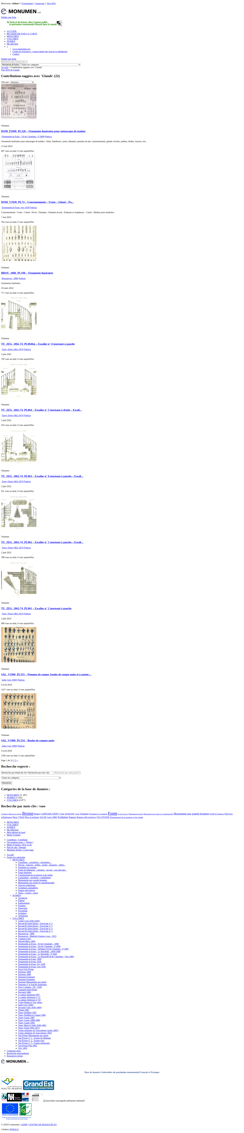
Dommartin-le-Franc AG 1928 (31, 964)
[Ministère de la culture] (25, 1100)
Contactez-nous (14, 1051)
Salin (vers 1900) (9, 680)
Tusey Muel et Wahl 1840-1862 (32, 1025)
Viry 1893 (22, 1048)
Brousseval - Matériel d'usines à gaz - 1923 (37, 936)
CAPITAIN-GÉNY (50, 814)
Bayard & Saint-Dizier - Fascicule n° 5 (35, 931)
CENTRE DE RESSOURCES (43, 1124)
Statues (72, 817)
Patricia (48, 136)
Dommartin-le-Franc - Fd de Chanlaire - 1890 (38, 944)
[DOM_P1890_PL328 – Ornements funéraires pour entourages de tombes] (18, 118)
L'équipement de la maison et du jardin (35, 875)
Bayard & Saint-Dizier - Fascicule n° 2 (35, 923)
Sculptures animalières (28, 888)
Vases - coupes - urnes (28, 893)
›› (17, 760)
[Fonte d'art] (4, 1100)
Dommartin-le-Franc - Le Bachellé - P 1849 (37, 954)
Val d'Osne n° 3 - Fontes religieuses (34, 1043)
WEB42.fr (14, 1129)
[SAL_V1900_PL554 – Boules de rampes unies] (18, 728)
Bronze (27, 813)
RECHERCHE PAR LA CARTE (22, 34)
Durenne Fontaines (26, 979)
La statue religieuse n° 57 (29, 997)
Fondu (77, 814)
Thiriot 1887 (23, 1010)
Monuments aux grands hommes (191, 813)
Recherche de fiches (10, 65)
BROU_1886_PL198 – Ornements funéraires (27, 272)
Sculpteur (63, 817)
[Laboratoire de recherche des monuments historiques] (36, 1100)
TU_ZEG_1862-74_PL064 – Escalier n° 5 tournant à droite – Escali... (41, 409)
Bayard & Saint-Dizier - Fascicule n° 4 (35, 928)
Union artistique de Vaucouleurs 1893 (35, 1033)
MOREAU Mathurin (217, 814)
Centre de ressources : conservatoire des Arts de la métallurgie (39, 51)
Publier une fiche (8, 17)
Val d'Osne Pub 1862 (27, 1045)
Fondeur (22, 905)
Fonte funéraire (25, 872)
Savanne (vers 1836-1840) (30, 1007)
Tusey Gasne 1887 (26, 1017)
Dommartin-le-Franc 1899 (29, 959)
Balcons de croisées (15, 814)
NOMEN (11, 41)
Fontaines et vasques (98, 814)
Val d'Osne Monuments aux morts (33, 1035)
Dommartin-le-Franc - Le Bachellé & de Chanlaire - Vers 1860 (46, 956)
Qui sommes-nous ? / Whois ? (20, 842)
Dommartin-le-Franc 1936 (29, 961)
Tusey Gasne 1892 (26, 1023)
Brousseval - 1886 (10, 278)
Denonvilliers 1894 (26, 941)
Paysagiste (22, 911)
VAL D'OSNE (103, 817)
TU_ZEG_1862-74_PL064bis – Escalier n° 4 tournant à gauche (38, 343)
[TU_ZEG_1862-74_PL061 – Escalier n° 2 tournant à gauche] (18, 595)
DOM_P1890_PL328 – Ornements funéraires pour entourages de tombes (43, 131)
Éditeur (21, 900)
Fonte (112, 813)
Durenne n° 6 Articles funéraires (32, 984)
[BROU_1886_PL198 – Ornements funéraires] (18, 260)
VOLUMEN (12, 39)
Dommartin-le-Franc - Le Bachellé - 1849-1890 (39, 951)
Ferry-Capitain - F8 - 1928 (30, 987)
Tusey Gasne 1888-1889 (29, 1020)
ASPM (24, 1124)
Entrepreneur (24, 903)
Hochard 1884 (24, 992)
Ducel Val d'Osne (26, 969)
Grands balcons (123, 814)
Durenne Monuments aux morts (32, 982)
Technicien (23, 916)
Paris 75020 (18, 817)
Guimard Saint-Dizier (27, 989)
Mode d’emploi (13, 835)
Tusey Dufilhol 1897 (27, 1012)
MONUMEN (13, 36)
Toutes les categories (16, 857)
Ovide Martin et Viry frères (30, 1002)
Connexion (39, 3)
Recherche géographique (18, 1053)
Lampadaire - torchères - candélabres (34, 877)
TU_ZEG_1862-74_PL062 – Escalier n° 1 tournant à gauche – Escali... (42, 542)
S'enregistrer (27, 3)
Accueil (4, 67)
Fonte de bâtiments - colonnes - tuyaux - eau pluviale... (42, 870)
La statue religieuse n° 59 (29, 1000)
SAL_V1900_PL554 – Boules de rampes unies (27, 740)
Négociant (22, 908)
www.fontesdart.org (21, 49)
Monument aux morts (135, 814)
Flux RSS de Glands (10, 70)
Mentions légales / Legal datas (20, 850)
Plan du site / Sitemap (16, 847)
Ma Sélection (12, 830)
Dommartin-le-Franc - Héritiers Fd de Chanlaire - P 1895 (43, 949)
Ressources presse (15, 1056)
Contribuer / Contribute (17, 840)
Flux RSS (51, 3)
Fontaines (84, 814)
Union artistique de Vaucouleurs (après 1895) (38, 1030)
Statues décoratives (86, 817)
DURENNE (69, 814)
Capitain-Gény (24, 939)
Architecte (4, 814)
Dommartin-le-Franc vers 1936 (15, 207)
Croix (61, 814)
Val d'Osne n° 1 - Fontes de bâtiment (34, 1038)
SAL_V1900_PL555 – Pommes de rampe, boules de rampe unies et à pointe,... (46, 674)
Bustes (37, 814)
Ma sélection (12, 44)
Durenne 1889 (24, 974)
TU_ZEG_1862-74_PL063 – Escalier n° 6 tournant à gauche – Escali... (42, 476)
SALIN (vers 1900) (48, 817)
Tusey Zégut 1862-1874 (12, 349)
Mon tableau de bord (16, 832)
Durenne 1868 (24, 972)
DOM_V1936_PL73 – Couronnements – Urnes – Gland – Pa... (37, 202)
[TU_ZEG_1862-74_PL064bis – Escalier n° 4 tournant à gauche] (18, 331)
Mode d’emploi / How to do (19, 845)
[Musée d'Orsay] (14, 1100)
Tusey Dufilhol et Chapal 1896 (32, 1015)
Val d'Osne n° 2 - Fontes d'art (31, 1040)
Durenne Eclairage (26, 977)
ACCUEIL (12, 31)
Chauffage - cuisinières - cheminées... (34, 862)
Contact (15, 54)
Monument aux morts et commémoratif (158, 814)
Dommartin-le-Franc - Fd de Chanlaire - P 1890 (23, 136)
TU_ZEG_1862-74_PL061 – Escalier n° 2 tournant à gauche (36, 608)
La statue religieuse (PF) (29, 995)
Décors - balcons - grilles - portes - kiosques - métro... (42, 865)
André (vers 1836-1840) (29, 921)
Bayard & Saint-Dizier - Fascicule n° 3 (35, 926)
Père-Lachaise (32, 817)
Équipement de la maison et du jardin (126, 817)
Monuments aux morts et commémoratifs (36, 883)
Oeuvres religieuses (26, 885)
